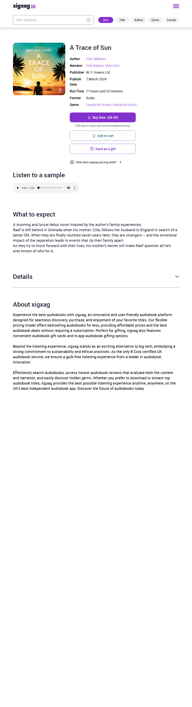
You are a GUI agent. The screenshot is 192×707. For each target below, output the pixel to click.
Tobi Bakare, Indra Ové (102, 65)
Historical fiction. (125, 104)
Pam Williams (96, 58)
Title (122, 20)
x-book (171, 20)
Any (105, 20)
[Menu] (176, 6)
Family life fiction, (99, 104)
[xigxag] (24, 6)
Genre (155, 20)
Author (138, 20)
